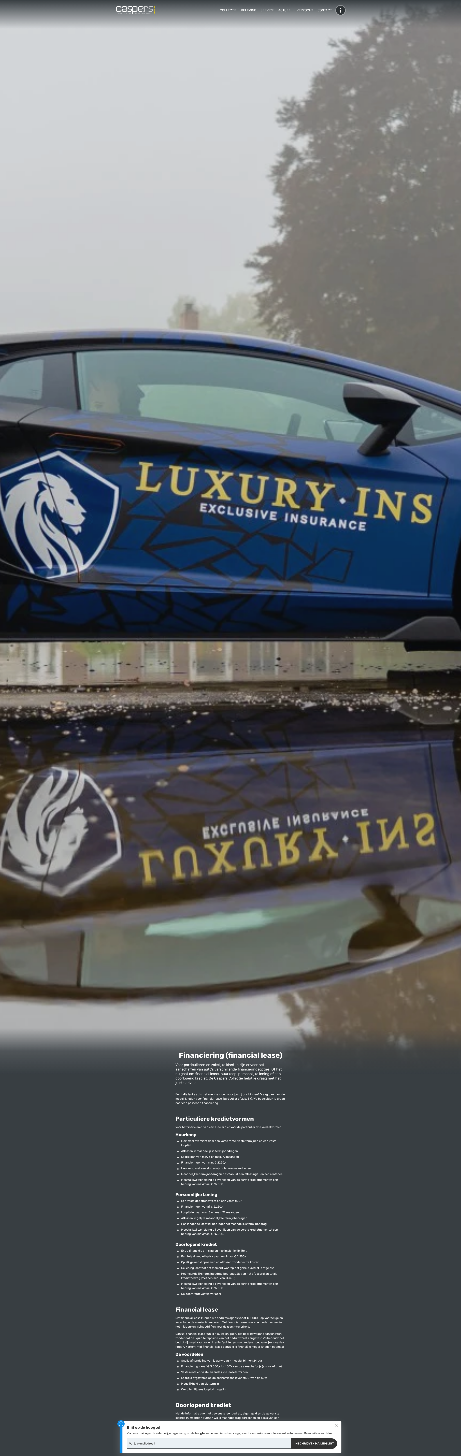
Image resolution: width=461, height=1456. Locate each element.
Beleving (248, 10)
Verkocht (305, 10)
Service (267, 10)
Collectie (228, 10)
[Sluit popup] (336, 1426)
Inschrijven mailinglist (314, 1443)
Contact (324, 10)
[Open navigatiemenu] (340, 10)
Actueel (285, 10)
